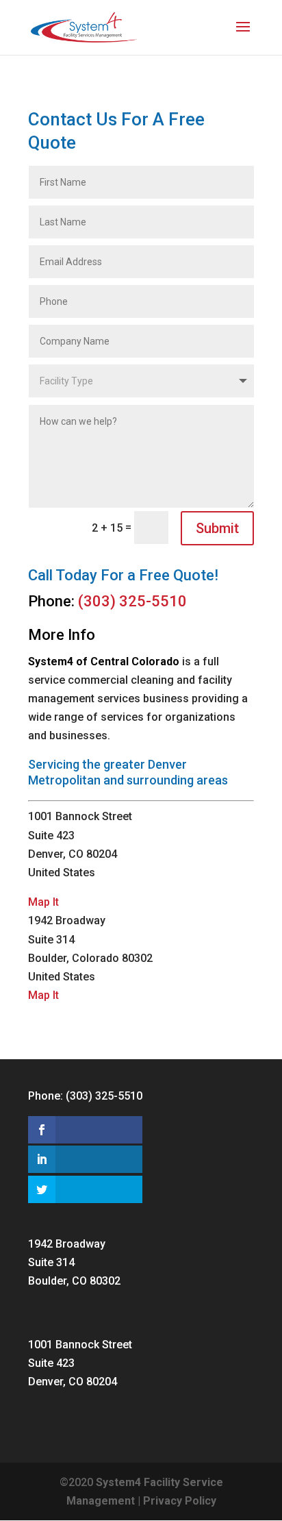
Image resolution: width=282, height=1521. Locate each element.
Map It (43, 901)
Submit (217, 528)
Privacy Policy (179, 1500)
